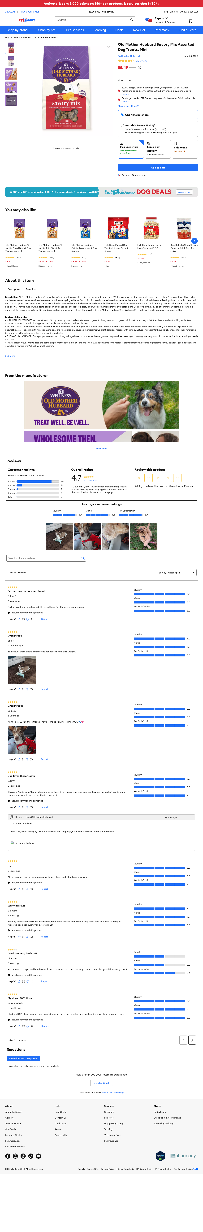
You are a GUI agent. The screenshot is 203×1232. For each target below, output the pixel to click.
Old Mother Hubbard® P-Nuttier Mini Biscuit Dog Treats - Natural (52, 248)
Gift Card (10, 11)
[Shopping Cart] (195, 21)
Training (108, 1129)
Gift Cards (10, 1129)
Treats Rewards (13, 1123)
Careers (9, 1117)
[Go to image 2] (11, 61)
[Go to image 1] (11, 48)
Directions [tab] (31, 289)
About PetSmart (13, 1112)
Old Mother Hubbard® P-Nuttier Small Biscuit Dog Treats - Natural (18, 248)
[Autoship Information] (153, 125)
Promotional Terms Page (113, 1092)
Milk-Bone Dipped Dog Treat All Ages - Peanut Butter (116, 248)
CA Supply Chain (144, 1169)
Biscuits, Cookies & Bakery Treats (40, 37)
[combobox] (95, 19)
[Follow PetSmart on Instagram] (15, 1156)
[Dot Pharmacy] (183, 1156)
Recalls (81, 1169)
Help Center (61, 1112)
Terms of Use (93, 1169)
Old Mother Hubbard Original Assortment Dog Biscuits (84, 248)
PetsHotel (109, 1117)
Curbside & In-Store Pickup (167, 1117)
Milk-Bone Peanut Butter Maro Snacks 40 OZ (149, 246)
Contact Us (60, 1117)
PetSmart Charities (15, 1146)
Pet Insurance (111, 1140)
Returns (58, 1129)
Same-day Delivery (163, 1123)
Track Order (61, 1123)
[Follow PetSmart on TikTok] (30, 1156)
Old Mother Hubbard (129, 56)
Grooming (109, 1112)
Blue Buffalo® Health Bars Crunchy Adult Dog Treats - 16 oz (184, 248)
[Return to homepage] (27, 19)
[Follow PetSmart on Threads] (23, 1156)
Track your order (30, 11)
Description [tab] (14, 289)
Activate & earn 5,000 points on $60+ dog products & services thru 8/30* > (102, 3)
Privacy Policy (107, 1169)
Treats (16, 37)
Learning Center (13, 1135)
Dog (7, 37)
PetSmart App (12, 1140)
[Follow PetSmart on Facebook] (7, 1156)
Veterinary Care (112, 1135)
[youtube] (38, 1156)
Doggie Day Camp (114, 1123)
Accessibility (61, 1135)
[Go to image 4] (11, 87)
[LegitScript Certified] (160, 1156)
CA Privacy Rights (163, 1169)
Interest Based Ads (125, 1169)
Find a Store (160, 1112)
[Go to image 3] (11, 74)
